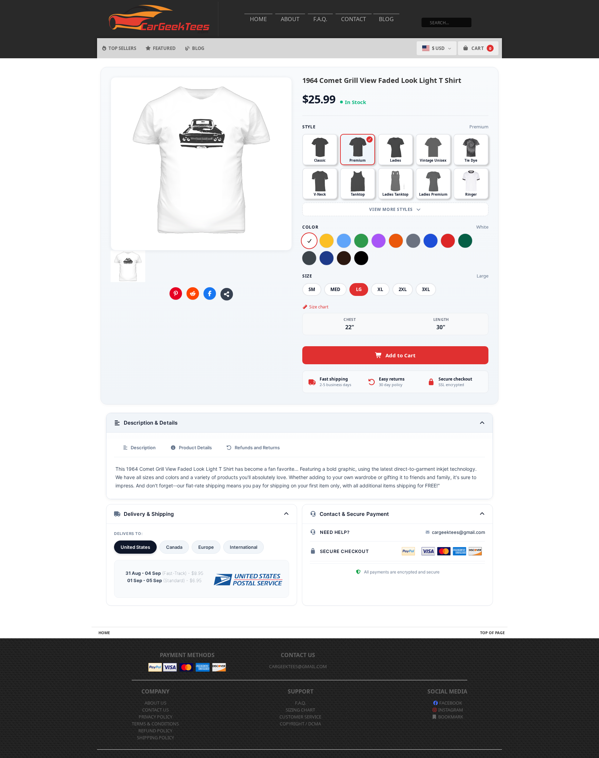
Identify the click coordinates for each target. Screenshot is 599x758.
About (290, 19)
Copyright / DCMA (300, 724)
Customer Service (300, 717)
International (243, 547)
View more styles (391, 209)
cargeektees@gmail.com (458, 532)
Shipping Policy (155, 737)
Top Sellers (122, 48)
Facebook (450, 703)
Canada (174, 547)
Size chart (318, 307)
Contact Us (155, 710)
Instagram (450, 710)
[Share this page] (226, 294)
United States (135, 547)
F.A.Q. (320, 19)
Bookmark (450, 717)
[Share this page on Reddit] (192, 293)
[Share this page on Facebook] (209, 293)
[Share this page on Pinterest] (176, 293)
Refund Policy (155, 730)
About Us (155, 703)
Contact (353, 19)
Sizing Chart (300, 710)
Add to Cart (400, 355)
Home (258, 19)
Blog (386, 19)
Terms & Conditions (155, 724)
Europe (206, 547)
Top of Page (492, 632)
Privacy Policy (155, 717)
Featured (164, 48)
